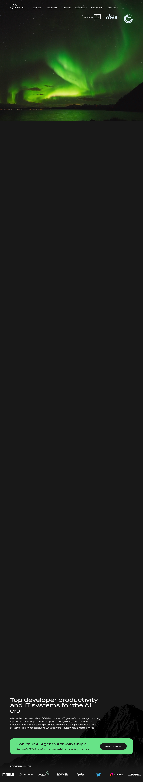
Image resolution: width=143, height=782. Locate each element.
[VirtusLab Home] (17, 6)
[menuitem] (38, 7)
